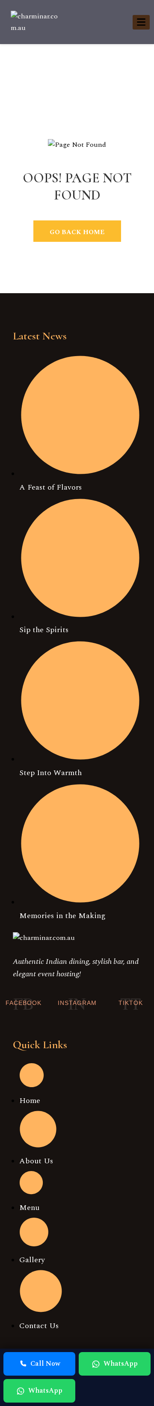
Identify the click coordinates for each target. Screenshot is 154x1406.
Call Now (45, 1363)
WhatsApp (121, 1363)
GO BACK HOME (77, 232)
